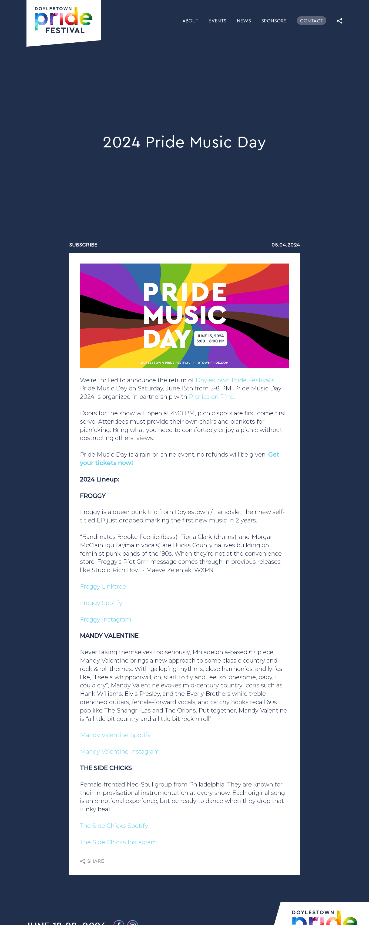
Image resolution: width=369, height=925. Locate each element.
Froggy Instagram (105, 619)
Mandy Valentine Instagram (120, 751)
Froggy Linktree (103, 586)
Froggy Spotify (101, 603)
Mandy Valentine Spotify (115, 735)
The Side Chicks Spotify (114, 825)
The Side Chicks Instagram (118, 842)
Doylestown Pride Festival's (235, 380)
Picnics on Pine (211, 396)
